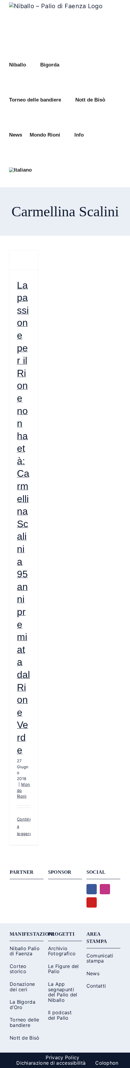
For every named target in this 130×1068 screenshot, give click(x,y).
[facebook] (91, 889)
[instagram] (105, 889)
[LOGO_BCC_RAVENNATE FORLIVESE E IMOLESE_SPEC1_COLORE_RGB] (65, 887)
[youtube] (91, 902)
